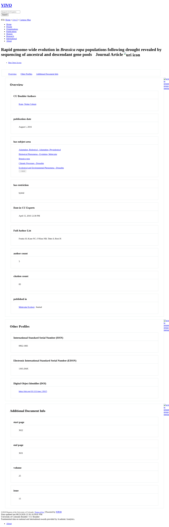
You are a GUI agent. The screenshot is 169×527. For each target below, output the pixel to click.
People (9, 27)
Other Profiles (26, 74)
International (11, 39)
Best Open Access (14, 63)
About (9, 41)
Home (8, 20)
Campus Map (25, 20)
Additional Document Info (47, 74)
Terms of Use (39, 512)
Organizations (12, 29)
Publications (11, 31)
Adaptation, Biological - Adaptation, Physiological (40, 150)
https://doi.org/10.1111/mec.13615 (33, 391)
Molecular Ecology (27, 307)
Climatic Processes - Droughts (31, 163)
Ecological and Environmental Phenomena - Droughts (41, 168)
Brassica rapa (24, 159)
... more (22, 171)
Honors (9, 34)
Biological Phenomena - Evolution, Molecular (38, 154)
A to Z (15, 20)
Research (10, 36)
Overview (12, 74)
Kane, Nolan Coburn (27, 104)
